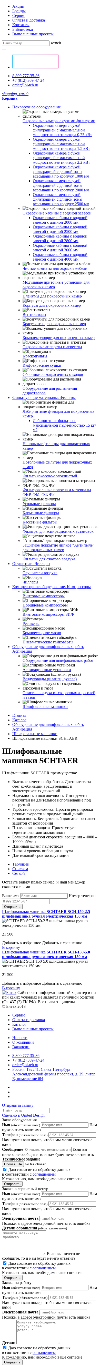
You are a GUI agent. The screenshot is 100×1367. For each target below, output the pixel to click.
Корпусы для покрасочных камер (52, 305)
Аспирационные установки (47, 669)
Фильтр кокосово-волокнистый (50, 476)
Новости (19, 1037)
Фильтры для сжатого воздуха (49, 559)
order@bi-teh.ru (25, 85)
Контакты (20, 25)
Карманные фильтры (41, 513)
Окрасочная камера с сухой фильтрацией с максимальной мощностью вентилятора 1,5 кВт (61, 144)
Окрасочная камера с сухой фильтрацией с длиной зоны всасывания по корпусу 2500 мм (61, 199)
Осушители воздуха (40, 573)
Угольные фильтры (39, 503)
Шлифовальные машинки (45, 706)
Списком (20, 869)
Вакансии (20, 1047)
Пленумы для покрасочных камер (52, 296)
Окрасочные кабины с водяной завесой (57, 213)
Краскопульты (35, 356)
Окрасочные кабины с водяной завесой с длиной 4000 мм (60, 256)
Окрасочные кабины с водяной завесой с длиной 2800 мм (60, 238)
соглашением (44, 1174)
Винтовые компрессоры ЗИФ (48, 614)
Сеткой (18, 873)
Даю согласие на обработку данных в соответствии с (42, 1174)
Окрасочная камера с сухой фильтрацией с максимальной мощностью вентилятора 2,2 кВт (61, 158)
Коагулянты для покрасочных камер (54, 324)
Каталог (19, 720)
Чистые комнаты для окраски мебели (55, 268)
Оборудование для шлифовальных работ (58, 660)
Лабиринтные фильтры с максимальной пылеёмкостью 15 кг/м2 (64, 425)
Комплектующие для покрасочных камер (59, 337)
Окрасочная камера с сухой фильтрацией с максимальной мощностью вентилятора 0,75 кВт (62, 130)
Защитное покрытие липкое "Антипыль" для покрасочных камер (58, 547)
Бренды (19, 11)
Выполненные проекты (33, 34)
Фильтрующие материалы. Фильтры (44, 397)
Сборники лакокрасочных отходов (53, 374)
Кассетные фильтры (40, 522)
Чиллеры (30, 582)
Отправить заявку (17, 1105)
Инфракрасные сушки (42, 365)
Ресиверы (31, 623)
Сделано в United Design (23, 1115)
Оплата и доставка (28, 20)
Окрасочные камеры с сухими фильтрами (59, 121)
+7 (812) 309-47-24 (28, 80)
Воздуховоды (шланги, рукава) (50, 679)
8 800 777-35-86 (25, 76)
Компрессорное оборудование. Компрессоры (51, 586)
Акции (18, 6)
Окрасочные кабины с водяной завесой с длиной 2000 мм (60, 219)
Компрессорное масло (42, 633)
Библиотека (22, 29)
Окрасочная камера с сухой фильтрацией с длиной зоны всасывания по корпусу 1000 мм (61, 171)
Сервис (18, 15)
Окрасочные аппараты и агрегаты (52, 347)
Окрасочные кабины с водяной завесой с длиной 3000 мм (60, 247)
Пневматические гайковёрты (48, 642)
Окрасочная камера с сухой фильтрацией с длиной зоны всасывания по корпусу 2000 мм (61, 185)
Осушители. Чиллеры (31, 563)
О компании (23, 1042)
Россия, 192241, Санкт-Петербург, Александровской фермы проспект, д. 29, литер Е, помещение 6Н (53, 1074)
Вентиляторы (34, 314)
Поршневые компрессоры (45, 605)
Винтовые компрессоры (44, 596)
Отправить (12, 907)
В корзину (11, 947)
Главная (19, 715)
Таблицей (20, 864)
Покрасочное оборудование (36, 107)
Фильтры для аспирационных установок (58, 531)
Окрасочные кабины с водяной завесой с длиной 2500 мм (60, 229)
